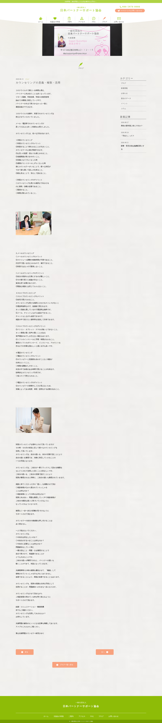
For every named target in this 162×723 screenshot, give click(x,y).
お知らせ (124, 93)
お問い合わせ (119, 22)
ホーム (40, 22)
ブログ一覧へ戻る (65, 665)
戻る (25, 652)
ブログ (104, 22)
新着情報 (124, 88)
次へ (103, 652)
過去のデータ (126, 98)
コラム (123, 108)
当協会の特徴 (55, 22)
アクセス (81, 22)
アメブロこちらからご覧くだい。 (28, 627)
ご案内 (69, 22)
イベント (124, 103)
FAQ (93, 22)
